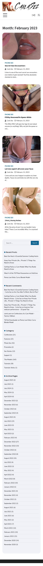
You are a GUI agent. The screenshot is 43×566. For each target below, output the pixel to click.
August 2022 (8, 458)
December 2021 (10, 491)
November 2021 (10, 495)
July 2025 (7, 384)
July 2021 (7, 512)
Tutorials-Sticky (9, 368)
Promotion (7, 347)
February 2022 (9, 483)
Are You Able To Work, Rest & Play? (26, 292)
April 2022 (8, 475)
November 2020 (10, 544)
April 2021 (8, 524)
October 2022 (9, 450)
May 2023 (7, 429)
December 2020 (10, 540)
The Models (8, 359)
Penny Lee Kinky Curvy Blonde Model (17, 277)
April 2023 (8, 433)
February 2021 (9, 532)
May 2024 (7, 392)
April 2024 (8, 396)
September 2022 (10, 454)
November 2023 (10, 405)
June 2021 (8, 516)
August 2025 (8, 380)
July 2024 (7, 388)
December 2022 (10, 442)
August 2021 (8, 507)
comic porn (8, 313)
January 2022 (9, 487)
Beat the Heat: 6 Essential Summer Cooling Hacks (21, 256)
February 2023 (9, 438)
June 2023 (8, 425)
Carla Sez (10, 69)
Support (7, 355)
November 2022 (10, 446)
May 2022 (7, 470)
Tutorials (7, 364)
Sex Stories (8, 351)
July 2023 (7, 421)
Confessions (8, 335)
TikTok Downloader (11, 320)
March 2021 (8, 528)
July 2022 (7, 462)
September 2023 (10, 413)
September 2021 (10, 503)
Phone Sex (9, 63)
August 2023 (8, 417)
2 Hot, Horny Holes (13, 220)
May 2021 (7, 520)
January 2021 (9, 536)
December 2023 (10, 401)
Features (7, 339)
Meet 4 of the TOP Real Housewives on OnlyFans (21, 273)
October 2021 (9, 499)
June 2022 (8, 466)
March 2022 (8, 479)
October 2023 (9, 409)
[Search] (39, 15)
